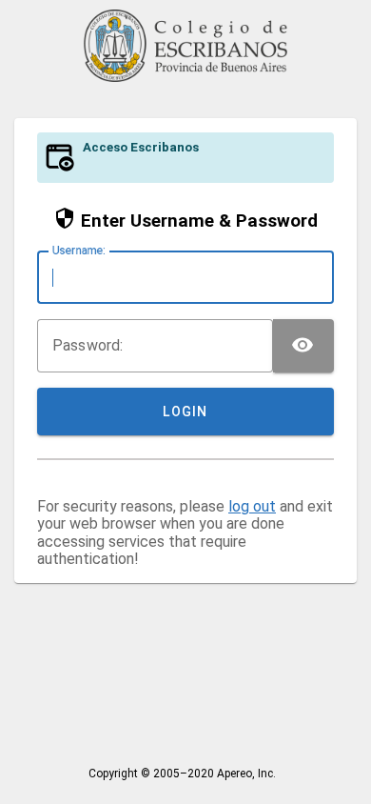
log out (252, 506)
